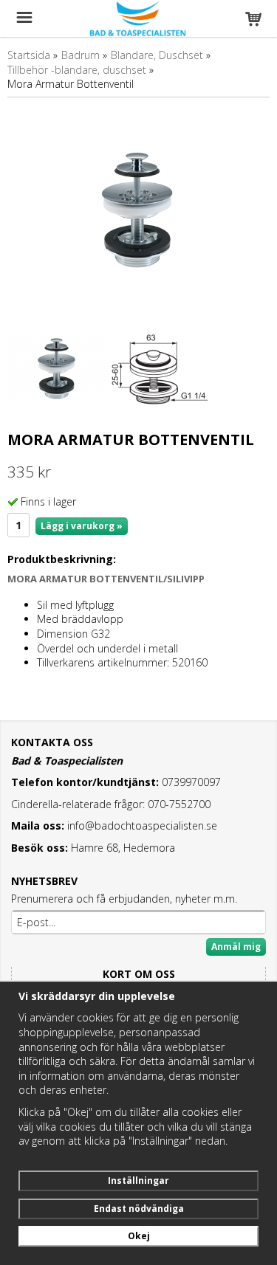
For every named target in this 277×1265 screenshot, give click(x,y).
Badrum (80, 55)
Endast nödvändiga (139, 1208)
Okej (139, 1236)
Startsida (28, 55)
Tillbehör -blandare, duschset (76, 70)
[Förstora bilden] (138, 208)
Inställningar (138, 1180)
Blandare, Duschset (157, 55)
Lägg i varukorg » (82, 526)
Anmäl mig (236, 946)
